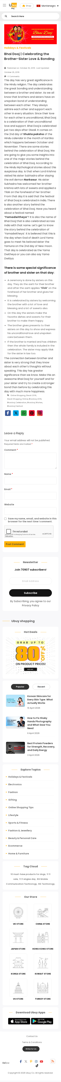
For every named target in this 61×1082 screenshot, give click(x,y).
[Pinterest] (31, 1061)
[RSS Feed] (52, 1061)
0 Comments (13, 76)
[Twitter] (25, 1061)
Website (9, 504)
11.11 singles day (27, 879)
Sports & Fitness (18, 822)
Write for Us (31, 1049)
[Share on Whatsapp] (24, 413)
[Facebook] (20, 1061)
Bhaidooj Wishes (34, 402)
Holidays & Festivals (17, 48)
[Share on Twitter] (16, 413)
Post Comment (15, 544)
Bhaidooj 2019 (35, 399)
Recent (41, 686)
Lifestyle (13, 815)
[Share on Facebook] (8, 413)
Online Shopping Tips (21, 807)
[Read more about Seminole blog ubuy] (13, 6)
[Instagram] (36, 1061)
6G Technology (46, 883)
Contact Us (32, 1036)
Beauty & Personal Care (22, 838)
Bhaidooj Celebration (16, 402)
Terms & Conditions (32, 1042)
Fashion (13, 792)
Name (8, 474)
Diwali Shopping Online (17, 399)
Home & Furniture (18, 853)
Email (8, 489)
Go (5, 16)
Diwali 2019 (31, 395)
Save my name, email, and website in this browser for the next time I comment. (32, 520)
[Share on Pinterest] (32, 413)
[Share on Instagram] (40, 413)
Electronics (15, 784)
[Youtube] (41, 1061)
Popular (20, 686)
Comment (11, 450)
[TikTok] (37, 1065)
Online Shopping (17, 395)
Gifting (12, 799)
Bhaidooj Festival (15, 406)
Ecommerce (15, 845)
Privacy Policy (30, 605)
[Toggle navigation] (4, 5)
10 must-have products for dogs (28, 874)
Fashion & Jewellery (20, 830)
